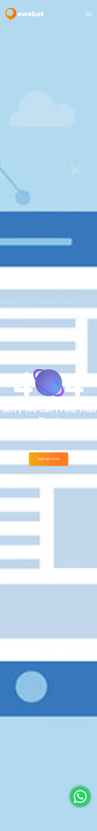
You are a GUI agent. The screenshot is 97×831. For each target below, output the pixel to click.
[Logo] (24, 14)
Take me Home (48, 459)
